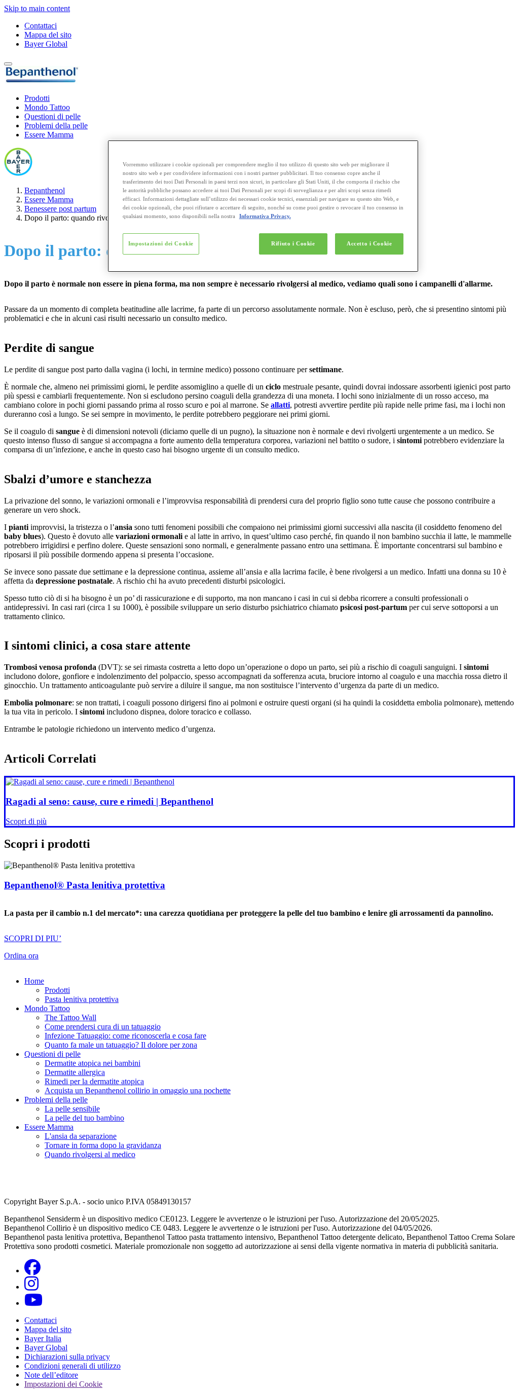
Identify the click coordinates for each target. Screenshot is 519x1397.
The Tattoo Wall (70, 1017)
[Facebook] (32, 1270)
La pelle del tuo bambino (84, 1118)
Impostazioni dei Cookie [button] (63, 1384)
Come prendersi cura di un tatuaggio (103, 1026)
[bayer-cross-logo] (18, 173)
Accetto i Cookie (369, 243)
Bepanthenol (44, 190)
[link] (259, 801)
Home (34, 981)
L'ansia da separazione (81, 1136)
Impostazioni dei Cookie (161, 243)
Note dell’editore (51, 1375)
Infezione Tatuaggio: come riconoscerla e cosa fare (125, 1035)
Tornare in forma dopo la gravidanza (103, 1145)
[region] (263, 206)
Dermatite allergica (75, 1072)
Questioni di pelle (52, 116)
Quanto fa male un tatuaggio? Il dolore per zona (121, 1045)
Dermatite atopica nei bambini (92, 1063)
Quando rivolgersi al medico (90, 1154)
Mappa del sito (47, 34)
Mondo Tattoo (47, 107)
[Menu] (8, 63)
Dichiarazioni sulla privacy (67, 1356)
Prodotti (37, 98)
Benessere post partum (60, 208)
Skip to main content (37, 8)
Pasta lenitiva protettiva (82, 999)
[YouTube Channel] (33, 1303)
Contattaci (40, 25)
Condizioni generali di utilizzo (72, 1366)
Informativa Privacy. (265, 216)
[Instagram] (31, 1286)
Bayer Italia (42, 1338)
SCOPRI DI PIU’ (32, 938)
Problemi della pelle (56, 125)
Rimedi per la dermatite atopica (94, 1081)
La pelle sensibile (72, 1108)
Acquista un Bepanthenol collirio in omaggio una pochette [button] (138, 1090)
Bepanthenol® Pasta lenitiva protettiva (84, 885)
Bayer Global (45, 44)
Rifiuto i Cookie (293, 243)
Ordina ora (21, 955)
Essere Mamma (48, 134)
